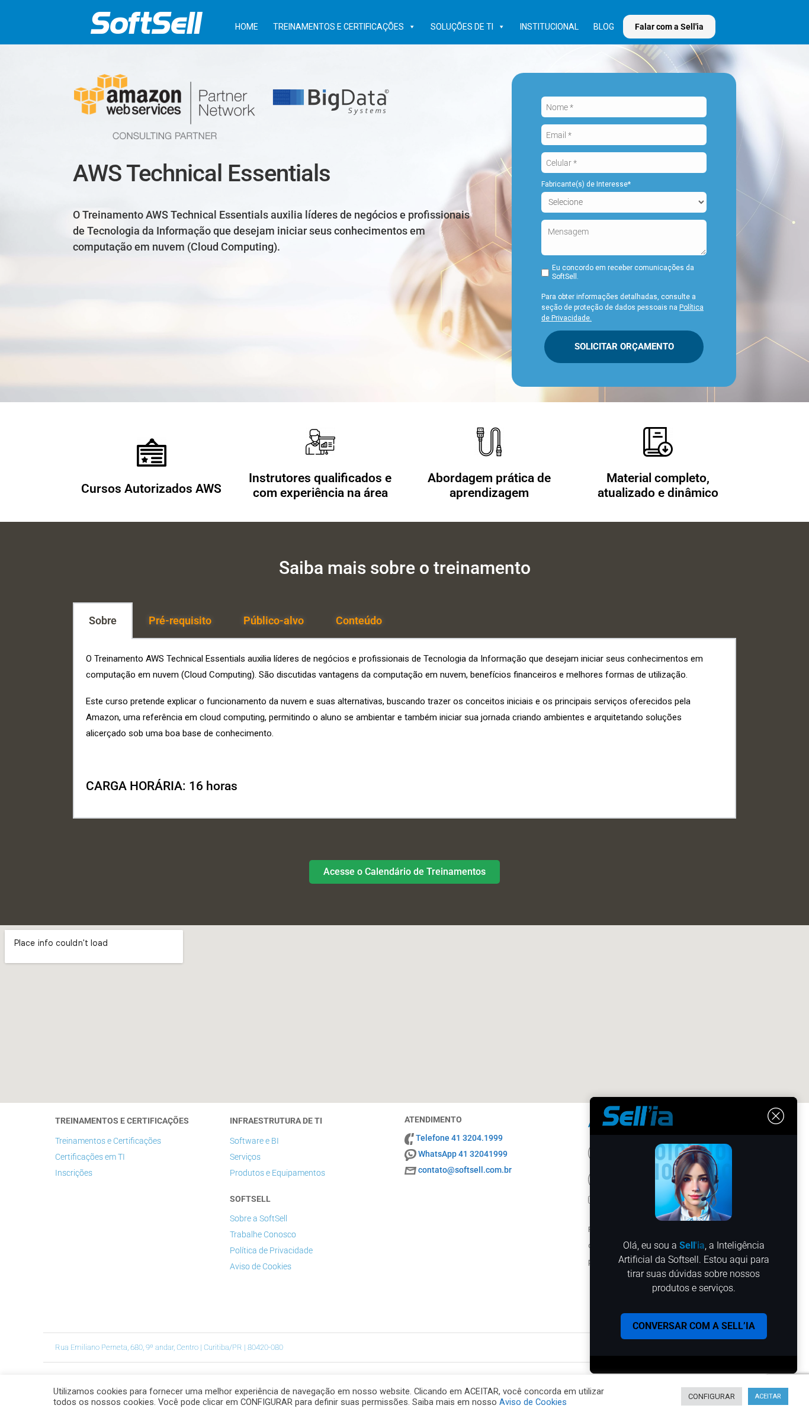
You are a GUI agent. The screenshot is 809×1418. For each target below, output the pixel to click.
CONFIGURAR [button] (711, 1396)
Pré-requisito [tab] (180, 620)
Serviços (245, 1157)
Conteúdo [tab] (359, 620)
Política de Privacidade (271, 1250)
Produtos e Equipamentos (277, 1173)
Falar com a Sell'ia (669, 26)
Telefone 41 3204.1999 (459, 1138)
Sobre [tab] (103, 620)
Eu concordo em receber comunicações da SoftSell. (623, 272)
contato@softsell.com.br (465, 1170)
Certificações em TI (90, 1157)
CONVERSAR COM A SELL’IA (694, 1326)
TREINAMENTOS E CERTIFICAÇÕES (338, 26)
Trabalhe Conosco (263, 1234)
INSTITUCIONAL (549, 26)
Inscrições (73, 1173)
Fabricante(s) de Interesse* (586, 184)
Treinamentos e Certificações (108, 1141)
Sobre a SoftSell (258, 1218)
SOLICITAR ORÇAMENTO (624, 346)
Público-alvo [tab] (273, 620)
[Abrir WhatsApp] (779, 1388)
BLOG (603, 26)
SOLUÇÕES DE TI (462, 26)
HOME (246, 26)
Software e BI (254, 1141)
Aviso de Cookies (260, 1266)
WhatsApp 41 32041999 (463, 1154)
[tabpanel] (404, 729)
